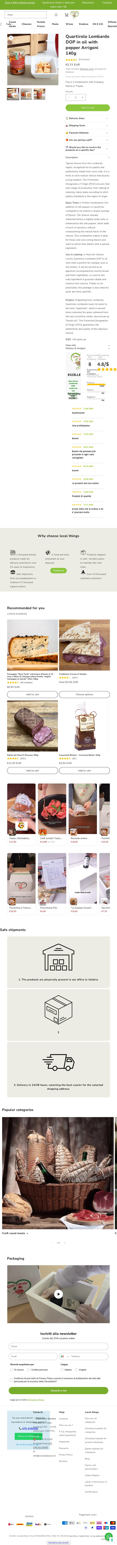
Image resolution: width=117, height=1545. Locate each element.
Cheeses (26, 24)
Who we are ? (66, 1425)
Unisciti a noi (58, 1390)
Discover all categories (91, 1420)
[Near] (43, 15)
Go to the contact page (27, 1444)
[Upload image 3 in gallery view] (39, 94)
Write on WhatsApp (28, 1436)
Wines (69, 24)
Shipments (88, 2)
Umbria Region (92, 1475)
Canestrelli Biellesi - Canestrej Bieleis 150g (79, 755)
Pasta (55, 24)
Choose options (84, 694)
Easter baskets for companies (94, 1450)
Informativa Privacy (36, 1399)
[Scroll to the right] (65, 1243)
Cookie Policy (84, 1536)
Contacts (107, 2)
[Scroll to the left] (52, 1243)
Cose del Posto (22, 1536)
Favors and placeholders (91, 1467)
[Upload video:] (58, 1294)
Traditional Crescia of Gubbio (72, 674)
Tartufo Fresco (41, 24)
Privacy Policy (65, 1454)
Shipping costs (87, 69)
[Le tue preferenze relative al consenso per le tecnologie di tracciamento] (112, 1540)
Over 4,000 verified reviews (20, 2)
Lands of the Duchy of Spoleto (96, 1483)
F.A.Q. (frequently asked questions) (67, 1433)
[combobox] (26, 15)
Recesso (63, 1461)
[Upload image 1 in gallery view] (13, 94)
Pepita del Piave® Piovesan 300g (23, 755)
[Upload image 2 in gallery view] (26, 94)
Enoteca (83, 24)
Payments (64, 1448)
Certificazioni (91, 1492)
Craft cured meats (13, 1233)
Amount (69, 91)
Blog (87, 1458)
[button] (50, 14)
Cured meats (12, 24)
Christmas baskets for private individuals (96, 1440)
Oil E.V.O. (98, 24)
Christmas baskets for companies (96, 1430)
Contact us (58, 570)
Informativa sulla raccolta (58, 1543)
